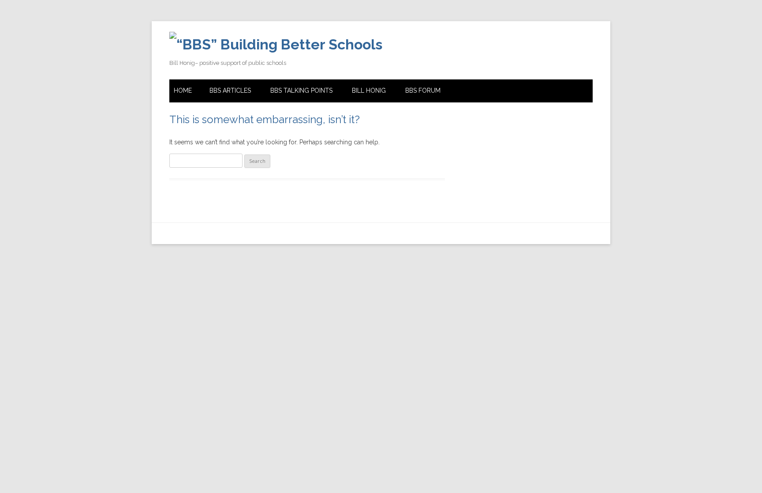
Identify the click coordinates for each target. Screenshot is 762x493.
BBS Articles (230, 90)
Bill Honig (369, 90)
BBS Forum (423, 90)
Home (183, 90)
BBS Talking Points (301, 90)
